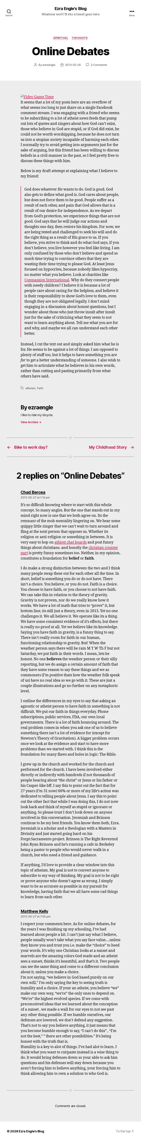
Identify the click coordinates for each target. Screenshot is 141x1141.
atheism (30, 388)
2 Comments (99, 65)
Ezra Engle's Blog (70, 9)
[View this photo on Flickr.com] (70, 97)
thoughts (80, 37)
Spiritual (60, 37)
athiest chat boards (71, 542)
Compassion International (46, 280)
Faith (40, 388)
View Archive (31, 422)
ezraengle (48, 65)
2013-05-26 (73, 65)
